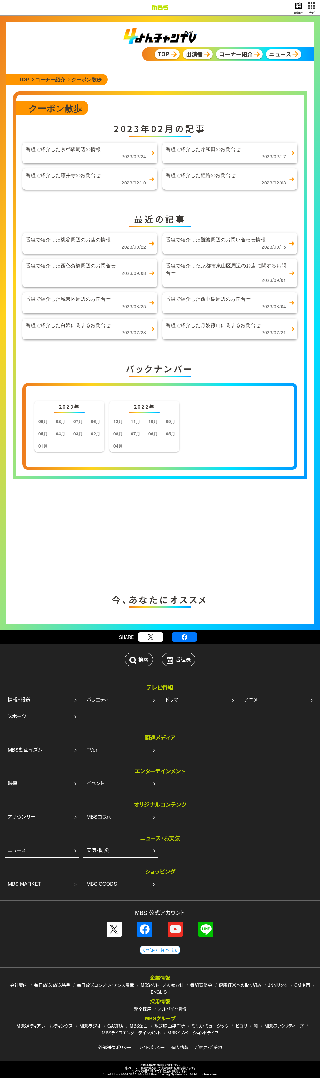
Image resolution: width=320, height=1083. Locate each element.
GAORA (115, 1026)
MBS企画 (139, 1026)
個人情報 (180, 1047)
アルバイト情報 (172, 1009)
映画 (13, 783)
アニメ (251, 699)
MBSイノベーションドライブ (193, 1032)
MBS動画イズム (25, 749)
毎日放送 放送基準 (52, 985)
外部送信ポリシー (115, 1047)
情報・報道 (19, 699)
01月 (43, 446)
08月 (60, 421)
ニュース (17, 850)
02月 (95, 433)
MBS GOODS (102, 883)
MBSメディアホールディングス (45, 1026)
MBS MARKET (24, 883)
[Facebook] (184, 637)
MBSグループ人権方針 (162, 985)
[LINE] (205, 929)
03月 (78, 433)
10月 (153, 421)
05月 (43, 433)
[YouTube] (175, 929)
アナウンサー (22, 816)
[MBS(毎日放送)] (160, 7)
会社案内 (19, 985)
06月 (95, 421)
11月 (135, 421)
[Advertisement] (97, 535)
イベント (95, 783)
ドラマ (171, 699)
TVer (92, 749)
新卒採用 (143, 1009)
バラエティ (97, 699)
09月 (43, 421)
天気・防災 (98, 850)
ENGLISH (160, 992)
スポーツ (17, 716)
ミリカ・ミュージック (210, 1026)
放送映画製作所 (169, 1026)
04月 (60, 433)
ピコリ (241, 1026)
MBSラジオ (90, 1026)
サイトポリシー (151, 1047)
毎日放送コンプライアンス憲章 (105, 985)
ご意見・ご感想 (208, 1047)
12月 (118, 421)
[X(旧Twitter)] (150, 637)
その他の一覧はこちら (160, 949)
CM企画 (302, 985)
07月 (78, 421)
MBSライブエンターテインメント (131, 1032)
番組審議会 (201, 985)
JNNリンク (278, 985)
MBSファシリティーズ (284, 1026)
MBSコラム (99, 816)
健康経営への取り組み (240, 985)
